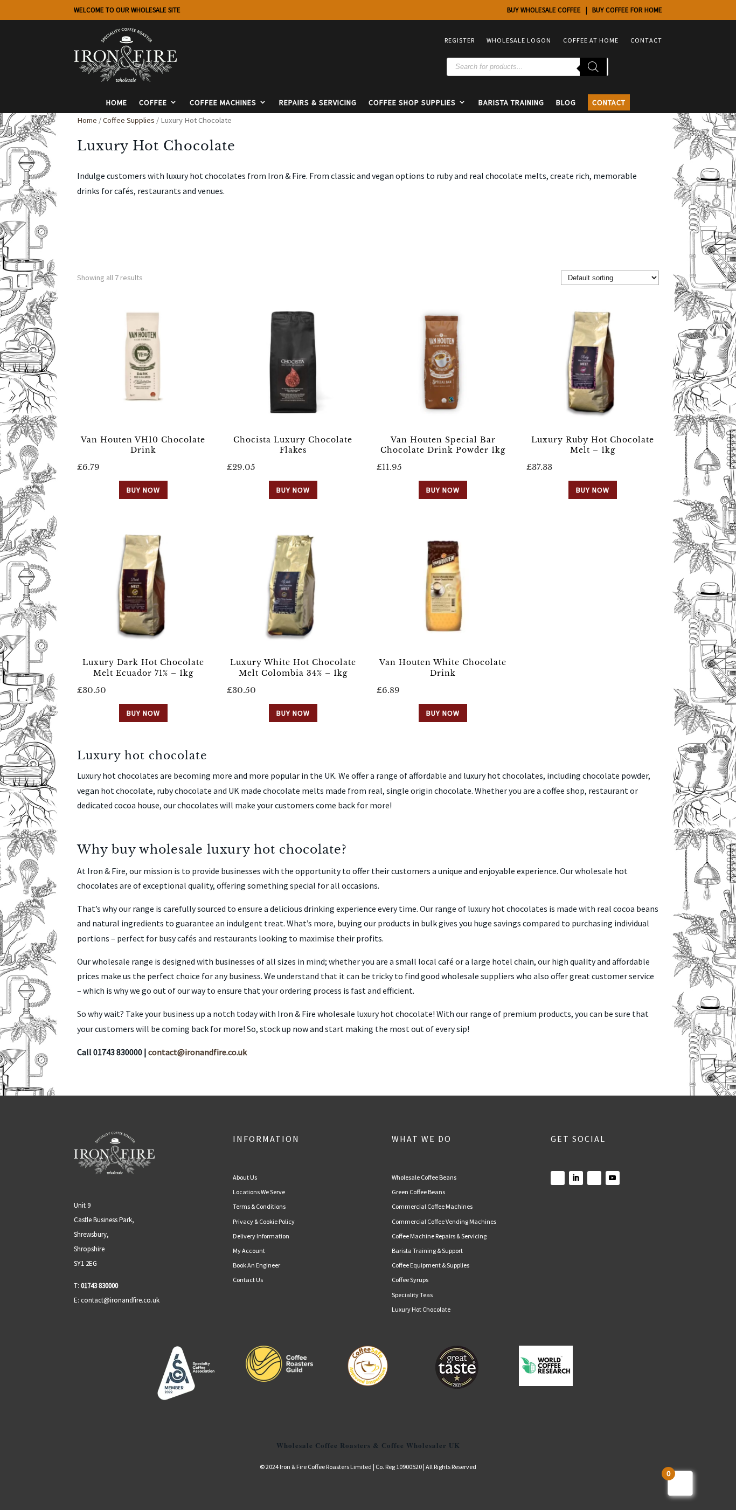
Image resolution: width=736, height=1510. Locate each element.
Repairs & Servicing (318, 102)
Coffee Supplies (129, 120)
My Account (249, 1250)
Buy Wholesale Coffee (544, 10)
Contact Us (248, 1280)
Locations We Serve (259, 1192)
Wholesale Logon (519, 40)
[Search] (593, 67)
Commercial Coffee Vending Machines (444, 1221)
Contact (646, 40)
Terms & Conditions (259, 1206)
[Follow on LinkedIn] (576, 1178)
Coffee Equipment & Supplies (430, 1265)
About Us (245, 1177)
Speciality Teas (412, 1295)
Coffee (153, 102)
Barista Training (511, 102)
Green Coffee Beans (418, 1192)
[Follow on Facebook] (558, 1178)
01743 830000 (99, 1285)
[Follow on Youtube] (613, 1178)
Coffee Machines (223, 102)
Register (460, 40)
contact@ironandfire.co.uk (120, 1300)
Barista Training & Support (427, 1250)
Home (116, 102)
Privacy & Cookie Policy (264, 1221)
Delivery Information (261, 1236)
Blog (566, 102)
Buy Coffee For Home (627, 10)
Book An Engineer (256, 1265)
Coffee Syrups (410, 1280)
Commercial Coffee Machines (432, 1206)
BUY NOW (143, 490)
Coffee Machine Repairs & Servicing (439, 1236)
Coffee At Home (591, 40)
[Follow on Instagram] (594, 1178)
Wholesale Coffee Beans (424, 1177)
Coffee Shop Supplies (412, 102)
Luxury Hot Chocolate (421, 1309)
